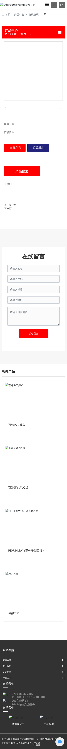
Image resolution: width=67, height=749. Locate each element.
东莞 (38, 745)
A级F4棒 (13, 613)
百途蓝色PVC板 (18, 487)
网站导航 (8, 650)
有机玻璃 (34, 14)
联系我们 (8, 684)
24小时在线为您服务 (23, 704)
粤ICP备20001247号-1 (51, 739)
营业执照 (6, 743)
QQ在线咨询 (20, 700)
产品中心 (19, 14)
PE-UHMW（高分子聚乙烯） (26, 550)
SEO (13, 743)
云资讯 (19, 743)
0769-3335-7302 (22, 693)
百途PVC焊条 (16, 425)
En (61, 5)
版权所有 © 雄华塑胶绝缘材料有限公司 (20, 739)
